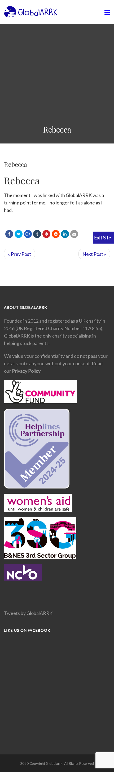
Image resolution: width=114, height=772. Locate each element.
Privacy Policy (26, 371)
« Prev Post (19, 254)
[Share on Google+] (28, 234)
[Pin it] (46, 234)
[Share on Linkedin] (56, 234)
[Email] (74, 234)
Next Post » (94, 254)
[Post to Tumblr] (37, 234)
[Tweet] (19, 234)
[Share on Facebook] (9, 234)
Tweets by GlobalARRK (28, 613)
